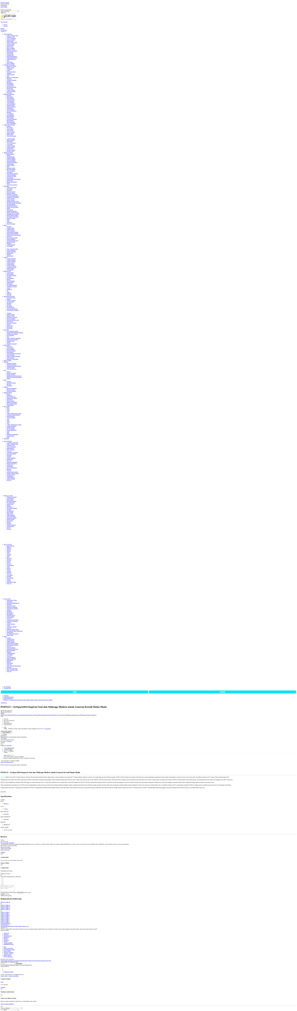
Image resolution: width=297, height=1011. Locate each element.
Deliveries (6, 937)
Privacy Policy (7, 951)
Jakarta (5, 2)
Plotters (8, 279)
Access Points (10, 302)
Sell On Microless (8, 956)
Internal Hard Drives (12, 56)
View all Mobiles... (11, 161)
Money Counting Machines (13, 356)
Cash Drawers (10, 348)
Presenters (9, 92)
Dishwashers (10, 256)
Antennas (9, 313)
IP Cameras (9, 306)
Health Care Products (12, 402)
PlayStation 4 (10, 614)
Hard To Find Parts (8, 948)
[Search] (15, 19)
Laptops (9, 126)
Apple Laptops (10, 133)
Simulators (9, 611)
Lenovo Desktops (11, 104)
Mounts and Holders (12, 182)
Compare (4, 734)
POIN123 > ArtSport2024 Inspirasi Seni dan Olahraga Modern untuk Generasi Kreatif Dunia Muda (28, 700)
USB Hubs (9, 69)
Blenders (9, 243)
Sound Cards (10, 46)
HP (7, 290)
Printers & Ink (7, 271)
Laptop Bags (10, 148)
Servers (8, 324)
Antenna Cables (11, 314)
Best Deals (6, 438)
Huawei (9, 550)
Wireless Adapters (11, 300)
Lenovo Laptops (11, 131)
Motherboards (10, 41)
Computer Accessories (9, 64)
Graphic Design (11, 367)
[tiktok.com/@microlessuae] (9, 972)
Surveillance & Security (12, 217)
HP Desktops (10, 97)
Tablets (8, 555)
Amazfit (9, 571)
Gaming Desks (10, 229)
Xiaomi (8, 551)
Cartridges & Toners (12, 286)
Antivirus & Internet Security (14, 366)
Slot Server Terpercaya (90, 715)
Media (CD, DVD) (11, 66)
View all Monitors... (12, 123)
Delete (7, 863)
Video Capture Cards (12, 42)
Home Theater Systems (12, 215)
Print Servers (10, 321)
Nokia (8, 553)
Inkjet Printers (10, 274)
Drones (8, 371)
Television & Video (11, 187)
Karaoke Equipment (12, 343)
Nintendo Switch (11, 615)
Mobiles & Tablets (8, 152)
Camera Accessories (12, 626)
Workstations (10, 108)
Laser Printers (10, 272)
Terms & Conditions (9, 952)
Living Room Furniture (12, 232)
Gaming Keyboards (11, 267)
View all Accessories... (12, 184)
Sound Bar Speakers (12, 211)
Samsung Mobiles (11, 159)
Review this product (5, 847)
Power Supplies (10, 48)
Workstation (10, 141)
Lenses (8, 625)
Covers (8, 579)
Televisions (9, 189)
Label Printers (10, 282)
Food (8, 409)
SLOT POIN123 (8, 34)
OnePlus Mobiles (11, 158)
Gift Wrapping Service (9, 949)
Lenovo (9, 562)
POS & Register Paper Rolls (14, 353)
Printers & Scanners (11, 497)
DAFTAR (222, 692)
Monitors (9, 112)
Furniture (9, 226)
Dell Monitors (10, 117)
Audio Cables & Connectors (14, 338)
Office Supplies (7, 360)
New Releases (7, 686)
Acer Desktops (10, 102)
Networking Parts (11, 297)
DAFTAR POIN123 (9, 697)
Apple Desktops (11, 99)
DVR (8, 219)
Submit (2, 852)
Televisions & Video (12, 600)
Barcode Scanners (11, 350)
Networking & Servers (9, 296)
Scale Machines (10, 355)
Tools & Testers (10, 74)
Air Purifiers (10, 246)
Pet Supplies (7, 406)
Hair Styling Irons (11, 396)
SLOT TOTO (7, 599)
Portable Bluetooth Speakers (14, 179)
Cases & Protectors (11, 175)
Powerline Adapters (11, 323)
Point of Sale (7, 345)
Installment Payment (9, 944)
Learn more (48, 728)
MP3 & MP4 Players (12, 205)
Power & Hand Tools (12, 237)
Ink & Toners (10, 512)
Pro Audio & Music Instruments (14, 631)
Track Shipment (7, 936)
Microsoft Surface (11, 169)
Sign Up (6, 26)
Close (2, 982)
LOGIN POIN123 (8, 698)
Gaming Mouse (10, 268)
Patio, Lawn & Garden (12, 249)
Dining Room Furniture (12, 233)
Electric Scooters (11, 374)
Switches (9, 304)
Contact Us (6, 933)
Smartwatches (10, 164)
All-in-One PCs (10, 109)
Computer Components (12, 442)
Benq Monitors (10, 116)
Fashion (6, 387)
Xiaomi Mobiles (11, 157)
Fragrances (9, 395)
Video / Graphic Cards (12, 35)
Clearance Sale (7, 688)
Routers (9, 299)
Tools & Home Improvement (14, 235)
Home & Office (10, 105)
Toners (8, 288)
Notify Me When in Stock (7, 762)
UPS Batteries (10, 84)
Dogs (8, 408)
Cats (8, 419)
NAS (8, 60)
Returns (6, 938)
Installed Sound (10, 341)
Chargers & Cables (11, 176)
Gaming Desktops (11, 106)
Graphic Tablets (11, 90)
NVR (8, 221)
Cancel (2, 863)
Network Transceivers (12, 309)
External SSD (10, 55)
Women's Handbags (12, 388)
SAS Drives (10, 62)
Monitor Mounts (11, 122)
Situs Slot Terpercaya (43, 715)
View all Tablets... (11, 170)
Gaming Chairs (10, 228)
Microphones (10, 83)
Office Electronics (11, 516)
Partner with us (7, 955)
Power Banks (10, 177)
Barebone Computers (12, 51)
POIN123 (6, 695)
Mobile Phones (10, 154)
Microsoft (9, 558)
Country (3, 1008)
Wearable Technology (12, 162)
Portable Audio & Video (13, 201)
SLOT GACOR (8, 544)
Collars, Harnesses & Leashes (14, 413)
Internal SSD (10, 53)
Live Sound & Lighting (12, 331)
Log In (5, 24)
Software (6, 362)
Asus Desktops (10, 101)
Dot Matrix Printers (11, 275)
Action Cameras (11, 200)
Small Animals (10, 435)
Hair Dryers (10, 399)
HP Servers (9, 327)
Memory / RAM (11, 49)
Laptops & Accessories (9, 124)
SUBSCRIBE (19, 963)
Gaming (6, 257)
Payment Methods (8, 943)
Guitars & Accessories (12, 334)
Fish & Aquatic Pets (12, 430)
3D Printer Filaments (12, 285)
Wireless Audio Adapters (13, 212)
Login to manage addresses (7, 1004)
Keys (8, 336)
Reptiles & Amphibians (12, 434)
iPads (8, 166)
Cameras (9, 622)
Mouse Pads (10, 88)
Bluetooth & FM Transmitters (14, 203)
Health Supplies (11, 416)
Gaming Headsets (11, 265)
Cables (8, 70)
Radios (8, 208)
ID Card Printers (11, 281)
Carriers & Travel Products (13, 415)
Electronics (6, 186)
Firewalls (9, 303)
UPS (8, 76)
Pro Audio (6, 329)
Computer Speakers (11, 80)
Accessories (10, 144)
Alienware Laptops (11, 136)
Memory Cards (10, 67)
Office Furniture (11, 230)
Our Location (4, 7)
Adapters (9, 73)
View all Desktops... (12, 111)
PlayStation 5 (10, 612)
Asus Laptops (10, 129)
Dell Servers (10, 325)
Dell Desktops (10, 98)
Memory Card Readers (12, 77)
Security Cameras (11, 218)
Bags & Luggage (11, 389)
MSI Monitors (10, 120)
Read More (3, 791)
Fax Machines (10, 278)
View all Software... (12, 369)
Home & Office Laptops (13, 473)
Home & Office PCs (12, 463)
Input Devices (10, 85)
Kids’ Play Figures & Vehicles (14, 377)
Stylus (8, 183)
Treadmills (9, 385)
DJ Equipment (10, 335)
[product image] (4, 702)
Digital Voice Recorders (12, 207)
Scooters (9, 381)
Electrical (9, 236)
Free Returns (4, 5)
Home (5, 225)
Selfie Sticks (10, 180)
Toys (5, 370)
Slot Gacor (16, 715)
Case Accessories (11, 39)
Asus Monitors (10, 115)
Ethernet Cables (11, 316)
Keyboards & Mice (11, 87)
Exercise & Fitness (11, 382)
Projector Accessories (12, 194)
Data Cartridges (10, 63)
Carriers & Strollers (11, 426)
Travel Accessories (11, 391)
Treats (8, 410)
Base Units (9, 346)
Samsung (9, 293)
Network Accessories (12, 317)
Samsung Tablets (11, 168)
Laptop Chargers (11, 145)
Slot (6, 715)
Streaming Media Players (13, 196)
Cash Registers (10, 357)
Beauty (8, 394)
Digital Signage (10, 519)
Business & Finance (12, 364)
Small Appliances (11, 239)
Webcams (9, 78)
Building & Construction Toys (14, 376)
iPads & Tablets (10, 165)
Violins (8, 342)
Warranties (6, 940)
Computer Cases (11, 37)
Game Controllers (11, 91)
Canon (8, 292)
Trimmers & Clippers (12, 398)
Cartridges (9, 289)
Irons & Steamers (11, 242)
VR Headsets (10, 270)
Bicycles (9, 384)
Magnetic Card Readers (12, 359)
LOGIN (74, 692)
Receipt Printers (11, 349)
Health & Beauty (8, 392)
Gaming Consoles (11, 260)
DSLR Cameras (11, 198)
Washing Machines (11, 251)
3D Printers (9, 283)
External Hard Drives (12, 58)
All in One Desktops (12, 467)
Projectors (9, 190)
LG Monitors (10, 113)
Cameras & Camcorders (12, 197)
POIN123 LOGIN (8, 495)
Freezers (9, 254)
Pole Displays (10, 352)
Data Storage (10, 52)
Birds (8, 433)
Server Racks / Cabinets (12, 310)
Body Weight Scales (12, 403)
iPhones (9, 155)
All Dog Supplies (11, 417)
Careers (5, 941)
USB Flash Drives (11, 59)
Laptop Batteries (11, 147)
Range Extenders (11, 318)
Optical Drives (10, 45)
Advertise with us (8, 954)
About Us (6, 934)
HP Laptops (10, 127)
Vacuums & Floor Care (12, 240)
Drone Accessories (11, 373)
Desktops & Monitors (9, 94)
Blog (5, 947)
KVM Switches (10, 307)
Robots (8, 378)
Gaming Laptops (11, 138)
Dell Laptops (10, 130)
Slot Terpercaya (30, 715)
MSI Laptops (10, 134)
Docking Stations (11, 150)
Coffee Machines (11, 244)
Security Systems (11, 223)
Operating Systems (11, 363)
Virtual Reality (10, 617)
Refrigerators (10, 253)
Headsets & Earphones (12, 173)
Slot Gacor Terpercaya (59, 715)
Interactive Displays (11, 518)
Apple (8, 566)
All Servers (9, 328)
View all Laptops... (11, 143)
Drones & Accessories (12, 621)
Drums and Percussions (12, 339)
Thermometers (10, 405)
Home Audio (10, 210)
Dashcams (9, 222)
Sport (5, 380)
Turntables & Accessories (13, 214)
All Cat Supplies (11, 429)
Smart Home (10, 632)
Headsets (9, 81)
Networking (10, 520)
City (2, 1009)
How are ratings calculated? (7, 842)
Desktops (9, 95)
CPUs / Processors (11, 38)
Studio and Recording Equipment (15, 332)
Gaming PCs (10, 465)
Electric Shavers (11, 401)
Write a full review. (5, 849)
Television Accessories (12, 608)
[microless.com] (8, 17)
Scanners (9, 276)
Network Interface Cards (13, 320)
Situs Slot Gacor (75, 715)
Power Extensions (11, 71)
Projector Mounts (11, 193)
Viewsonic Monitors (12, 119)
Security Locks (10, 151)
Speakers (9, 456)
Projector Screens (11, 191)
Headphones (10, 459)
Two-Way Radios (11, 204)
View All (9, 295)
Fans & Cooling (11, 44)
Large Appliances (11, 250)
